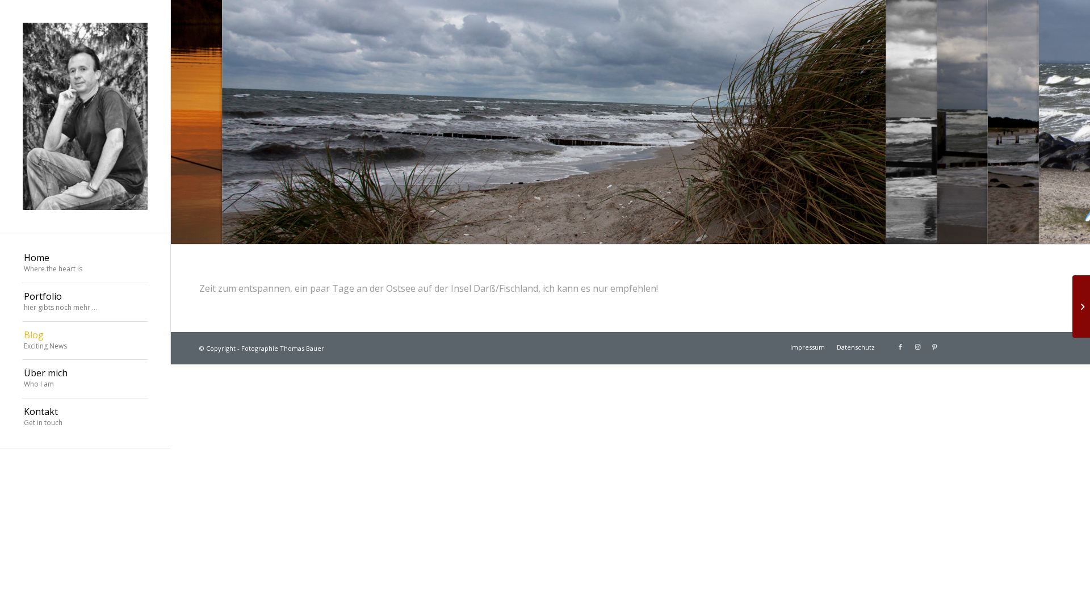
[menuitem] (85, 264)
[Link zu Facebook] (900, 346)
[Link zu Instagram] (917, 346)
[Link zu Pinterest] (934, 346)
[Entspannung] (1081, 306)
